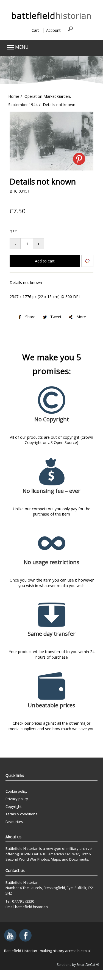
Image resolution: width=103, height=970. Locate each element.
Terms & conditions (21, 813)
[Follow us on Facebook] (25, 935)
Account (53, 30)
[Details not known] (51, 169)
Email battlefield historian (26, 906)
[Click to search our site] (69, 30)
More (81, 316)
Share (30, 316)
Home (13, 96)
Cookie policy (16, 791)
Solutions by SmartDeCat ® (78, 964)
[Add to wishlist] (87, 261)
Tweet (56, 316)
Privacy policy (16, 798)
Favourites (14, 821)
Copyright (13, 806)
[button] (42, 47)
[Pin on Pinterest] (79, 158)
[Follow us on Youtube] (10, 935)
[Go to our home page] (51, 19)
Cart (35, 30)
